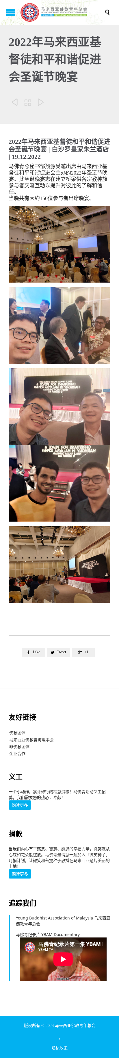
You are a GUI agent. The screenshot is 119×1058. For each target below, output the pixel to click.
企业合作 (17, 753)
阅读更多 (20, 805)
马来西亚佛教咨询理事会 (31, 739)
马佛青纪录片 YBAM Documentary (48, 934)
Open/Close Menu (11, 12)
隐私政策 (59, 1048)
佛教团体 (17, 732)
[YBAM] (62, 12)
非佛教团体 (19, 746)
